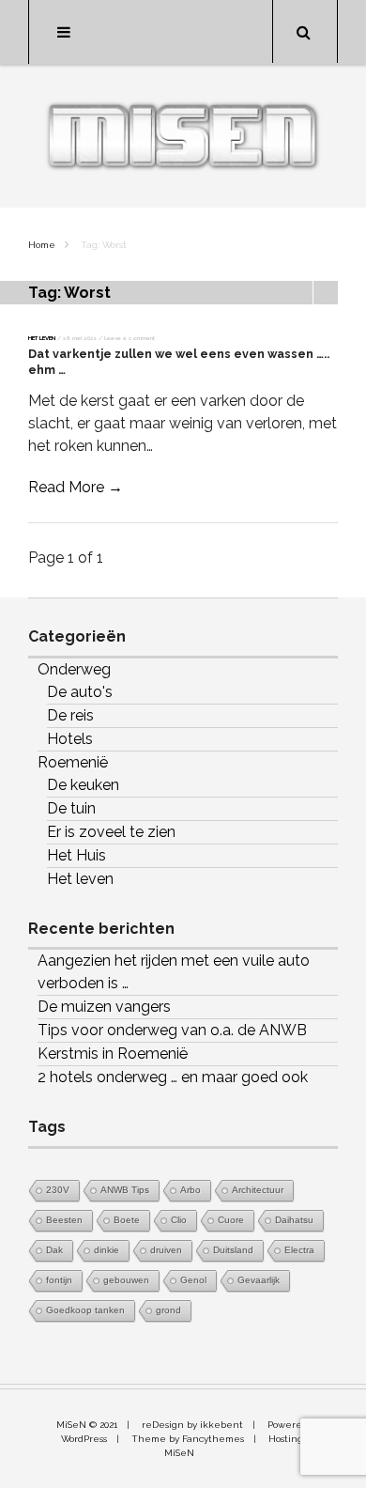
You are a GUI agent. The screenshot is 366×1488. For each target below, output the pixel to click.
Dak (54, 1250)
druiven (166, 1250)
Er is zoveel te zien (111, 832)
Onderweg (74, 669)
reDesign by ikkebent (192, 1424)
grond (168, 1310)
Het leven (41, 337)
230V (57, 1190)
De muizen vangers (104, 1006)
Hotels (70, 739)
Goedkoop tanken (85, 1310)
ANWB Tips (124, 1190)
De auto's (80, 692)
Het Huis (76, 855)
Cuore (231, 1220)
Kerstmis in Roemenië (113, 1053)
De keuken (83, 785)
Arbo (190, 1190)
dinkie (106, 1250)
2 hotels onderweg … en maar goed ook (173, 1077)
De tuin (71, 808)
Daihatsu (294, 1220)
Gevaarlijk (258, 1280)
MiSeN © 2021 (86, 1424)
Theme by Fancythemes (187, 1439)
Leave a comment (129, 337)
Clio (179, 1220)
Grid (300, 292)
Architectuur (257, 1190)
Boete (127, 1220)
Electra (299, 1250)
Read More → (75, 487)
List (325, 292)
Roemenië (73, 762)
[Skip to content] (183, 32)
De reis (70, 715)
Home (41, 245)
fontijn (59, 1280)
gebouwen (126, 1280)
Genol (193, 1280)
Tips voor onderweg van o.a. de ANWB (172, 1030)
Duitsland (233, 1250)
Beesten (64, 1220)
